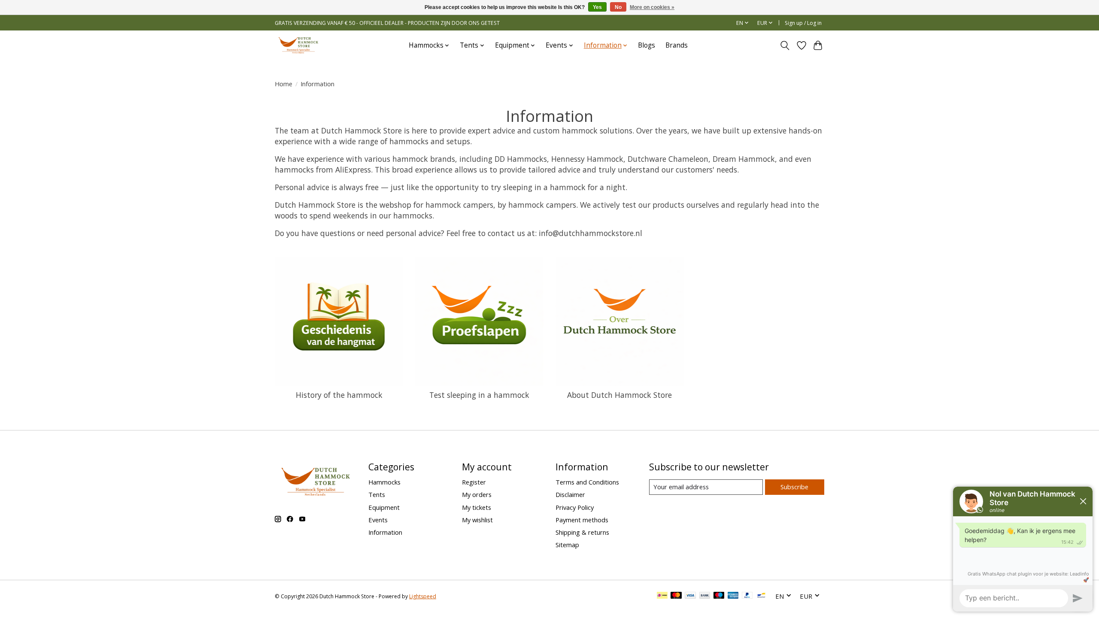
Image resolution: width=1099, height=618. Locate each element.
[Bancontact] (761, 596)
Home (283, 83)
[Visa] (690, 596)
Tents (376, 494)
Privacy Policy (575, 507)
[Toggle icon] (785, 45)
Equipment (384, 507)
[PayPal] (747, 596)
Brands (676, 45)
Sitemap (567, 544)
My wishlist (477, 519)
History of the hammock (339, 395)
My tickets (476, 507)
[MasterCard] (676, 596)
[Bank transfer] (704, 596)
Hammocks (384, 482)
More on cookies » (652, 7)
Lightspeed (422, 596)
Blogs (646, 45)
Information (385, 532)
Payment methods (582, 519)
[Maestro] (719, 596)
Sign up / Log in (803, 23)
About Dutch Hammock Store (619, 395)
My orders (477, 494)
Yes (597, 7)
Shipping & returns (582, 532)
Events (378, 519)
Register (474, 482)
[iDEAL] (662, 596)
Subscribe (794, 486)
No (618, 7)
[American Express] (733, 596)
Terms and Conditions (587, 482)
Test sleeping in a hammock (479, 395)
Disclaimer (570, 494)
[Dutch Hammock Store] (298, 45)
